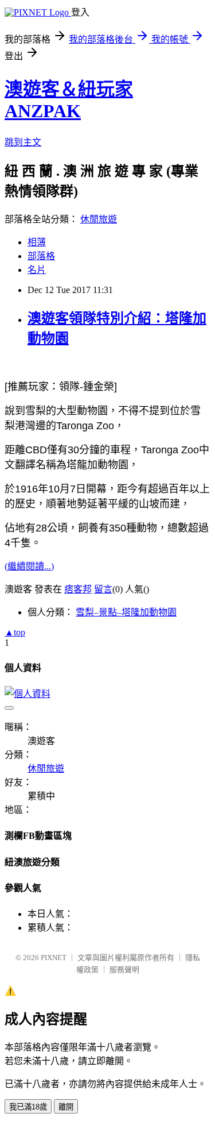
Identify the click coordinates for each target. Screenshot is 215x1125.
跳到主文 (23, 142)
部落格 (41, 256)
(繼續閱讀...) (29, 566)
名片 (37, 270)
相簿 (37, 242)
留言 (103, 589)
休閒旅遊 (98, 219)
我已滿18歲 (28, 1107)
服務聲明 (124, 969)
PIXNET (54, 957)
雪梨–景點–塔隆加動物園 (126, 612)
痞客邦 (78, 589)
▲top (15, 632)
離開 (65, 1107)
